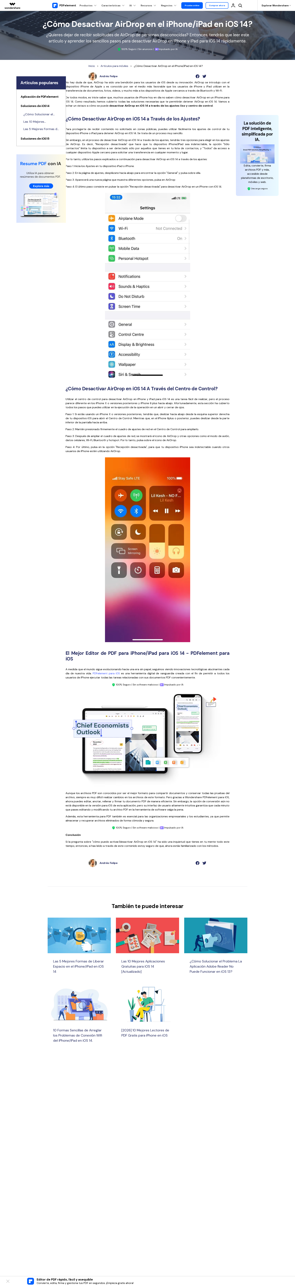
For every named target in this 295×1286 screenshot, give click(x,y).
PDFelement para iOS (106, 673)
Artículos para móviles (114, 66)
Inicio (92, 66)
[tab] (41, 97)
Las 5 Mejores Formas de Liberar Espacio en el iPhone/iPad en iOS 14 (41, 129)
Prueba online (192, 5)
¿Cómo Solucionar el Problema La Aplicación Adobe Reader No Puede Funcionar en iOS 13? (40, 114)
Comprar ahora (217, 5)
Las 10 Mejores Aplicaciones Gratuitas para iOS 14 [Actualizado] (39, 122)
